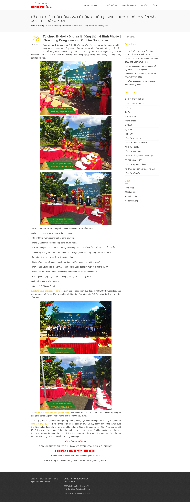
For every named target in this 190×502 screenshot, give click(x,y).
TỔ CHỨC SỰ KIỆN (90, 5)
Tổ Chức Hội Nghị (132, 147)
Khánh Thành (130, 121)
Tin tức (144, 5)
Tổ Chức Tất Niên (132, 173)
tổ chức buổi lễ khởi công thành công (52, 413)
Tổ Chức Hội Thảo (133, 151)
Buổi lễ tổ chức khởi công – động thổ (47, 291)
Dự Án (127, 112)
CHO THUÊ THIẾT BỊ (109, 5)
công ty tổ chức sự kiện (41, 424)
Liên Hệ (155, 5)
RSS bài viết (130, 192)
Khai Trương (130, 116)
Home (33, 25)
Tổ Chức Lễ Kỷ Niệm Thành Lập (139, 156)
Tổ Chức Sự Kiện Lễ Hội (135, 164)
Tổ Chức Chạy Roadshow (136, 143)
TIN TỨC (129, 134)
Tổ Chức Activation (133, 138)
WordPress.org (131, 201)
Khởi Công (40, 25)
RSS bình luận (131, 196)
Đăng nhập (129, 188)
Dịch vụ (128, 108)
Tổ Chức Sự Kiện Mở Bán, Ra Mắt (140, 169)
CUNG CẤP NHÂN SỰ (129, 5)
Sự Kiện (128, 129)
